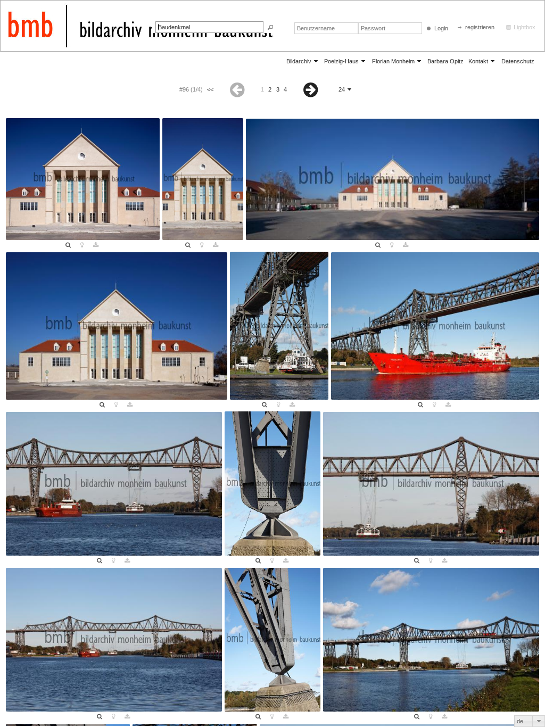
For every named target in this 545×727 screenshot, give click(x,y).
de (520, 721)
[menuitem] (303, 61)
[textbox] (209, 27)
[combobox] (529, 721)
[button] (270, 27)
